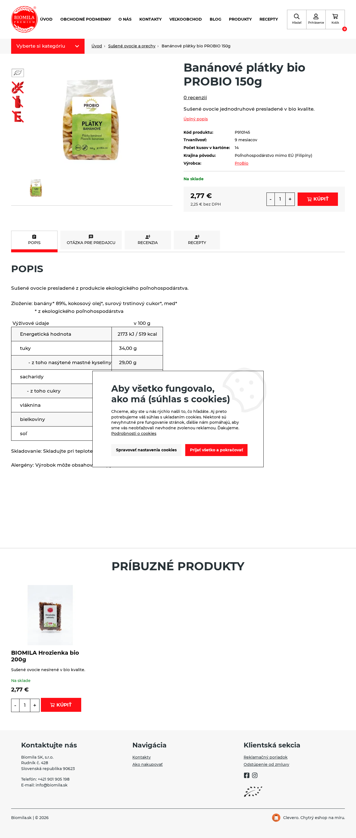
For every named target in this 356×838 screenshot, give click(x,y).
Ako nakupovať (147, 764)
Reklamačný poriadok (266, 757)
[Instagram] (255, 776)
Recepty (268, 19)
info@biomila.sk (52, 785)
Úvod (46, 19)
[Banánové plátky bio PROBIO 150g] (91, 114)
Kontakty (150, 19)
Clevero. (291, 817)
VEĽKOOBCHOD (185, 19)
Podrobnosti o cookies (133, 433)
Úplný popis (196, 119)
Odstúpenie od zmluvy (266, 764)
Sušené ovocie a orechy (131, 46)
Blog (215, 19)
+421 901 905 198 (54, 779)
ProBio (241, 163)
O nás (125, 19)
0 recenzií (195, 97)
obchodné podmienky (85, 19)
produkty (240, 19)
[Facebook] (247, 776)
